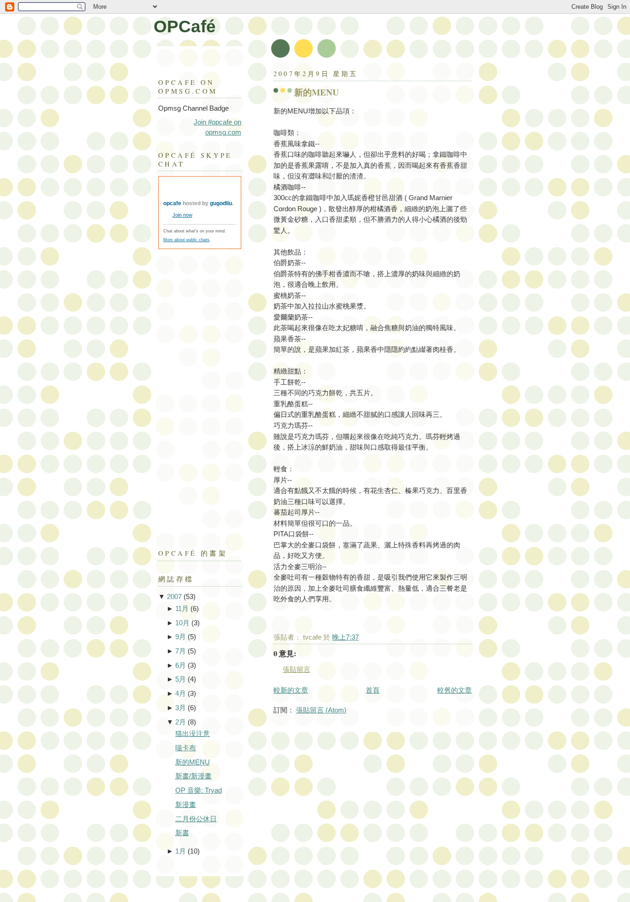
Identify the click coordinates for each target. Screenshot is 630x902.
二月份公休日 (196, 819)
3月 (180, 708)
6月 (180, 665)
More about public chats (186, 239)
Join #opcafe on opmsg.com (217, 127)
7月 (180, 651)
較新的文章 (290, 690)
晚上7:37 (345, 637)
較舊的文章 (454, 690)
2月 (180, 722)
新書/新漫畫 (193, 776)
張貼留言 (296, 669)
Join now (182, 215)
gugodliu (221, 203)
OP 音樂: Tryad (198, 790)
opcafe (172, 203)
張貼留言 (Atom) (321, 710)
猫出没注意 (192, 733)
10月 (182, 623)
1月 (180, 851)
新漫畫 (185, 804)
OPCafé (185, 26)
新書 (182, 833)
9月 (180, 637)
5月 (180, 679)
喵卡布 (185, 748)
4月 (180, 693)
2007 (174, 596)
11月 (182, 608)
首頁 (373, 690)
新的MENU (316, 92)
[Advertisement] (195, 394)
